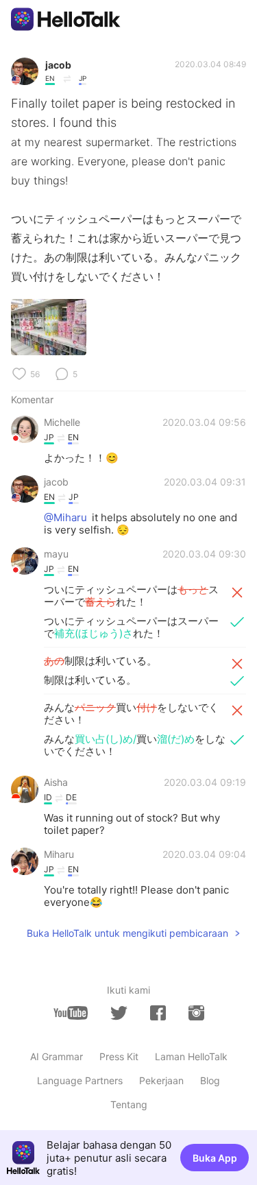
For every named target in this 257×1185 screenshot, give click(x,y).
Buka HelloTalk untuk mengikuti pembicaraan (127, 933)
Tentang (128, 1104)
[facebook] (158, 1012)
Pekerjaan (161, 1080)
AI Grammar (56, 1056)
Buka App (215, 1158)
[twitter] (118, 1013)
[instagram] (196, 1012)
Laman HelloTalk (191, 1056)
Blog (210, 1080)
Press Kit (118, 1056)
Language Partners (80, 1080)
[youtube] (70, 1013)
